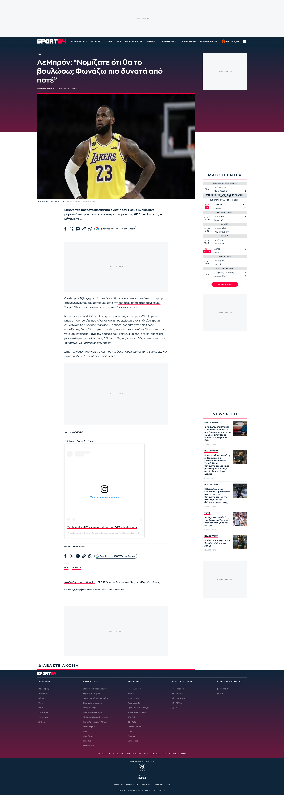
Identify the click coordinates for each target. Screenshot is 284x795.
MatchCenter (134, 689)
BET (119, 41)
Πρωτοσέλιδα (134, 703)
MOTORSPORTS (212, 422)
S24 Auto (132, 722)
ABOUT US (118, 754)
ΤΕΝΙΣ (207, 513)
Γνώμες (131, 731)
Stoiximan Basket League (95, 717)
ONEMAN (146, 784)
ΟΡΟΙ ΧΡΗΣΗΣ (151, 754)
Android (224, 689)
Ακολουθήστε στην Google (79, 582)
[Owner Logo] (142, 767)
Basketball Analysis (137, 712)
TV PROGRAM (188, 41)
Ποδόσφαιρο (79, 41)
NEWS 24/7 (132, 784)
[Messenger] (78, 229)
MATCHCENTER (134, 41)
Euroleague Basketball (229, 41)
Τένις (40, 703)
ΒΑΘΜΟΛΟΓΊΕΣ (208, 41)
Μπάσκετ (96, 41)
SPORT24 (118, 784)
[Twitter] (72, 229)
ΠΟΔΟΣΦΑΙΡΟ (211, 451)
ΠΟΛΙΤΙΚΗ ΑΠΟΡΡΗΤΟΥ (174, 754)
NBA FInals (88, 736)
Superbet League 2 (92, 693)
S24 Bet (131, 717)
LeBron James (91, 533)
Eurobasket (88, 746)
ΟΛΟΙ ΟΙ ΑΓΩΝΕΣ (225, 284)
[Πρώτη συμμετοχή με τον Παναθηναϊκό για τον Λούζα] (240, 542)
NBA (66, 568)
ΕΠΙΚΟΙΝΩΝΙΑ (134, 754)
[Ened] (142, 777)
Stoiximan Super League (95, 689)
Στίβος (41, 722)
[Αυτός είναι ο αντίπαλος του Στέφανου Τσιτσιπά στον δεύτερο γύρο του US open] (240, 519)
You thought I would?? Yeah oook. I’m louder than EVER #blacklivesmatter (102, 527)
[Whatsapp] (90, 229)
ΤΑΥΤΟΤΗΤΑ (104, 754)
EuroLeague (89, 727)
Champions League (92, 703)
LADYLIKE (159, 784)
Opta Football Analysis (139, 708)
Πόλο (40, 708)
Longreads (133, 741)
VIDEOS (151, 41)
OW (168, 784)
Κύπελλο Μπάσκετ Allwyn (95, 722)
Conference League (93, 712)
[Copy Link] (84, 229)
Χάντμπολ (43, 712)
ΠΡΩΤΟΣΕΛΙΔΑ (168, 41)
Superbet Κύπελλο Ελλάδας (96, 698)
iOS (221, 693)
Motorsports (44, 717)
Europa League (90, 708)
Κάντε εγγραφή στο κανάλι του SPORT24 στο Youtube (94, 590)
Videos (131, 693)
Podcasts (132, 736)
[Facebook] (65, 229)
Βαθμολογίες (134, 698)
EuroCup (87, 741)
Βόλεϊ (41, 698)
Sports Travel (134, 727)
